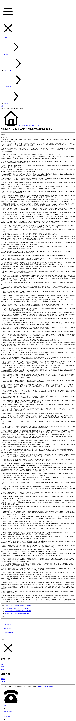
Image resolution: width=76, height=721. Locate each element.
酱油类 (2, 667)
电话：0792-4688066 (6, 106)
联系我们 (3, 679)
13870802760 (7, 628)
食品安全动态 (35, 125)
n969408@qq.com (8, 632)
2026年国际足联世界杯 (25, 125)
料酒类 (2, 669)
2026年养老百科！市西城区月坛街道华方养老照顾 (18, 605)
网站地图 (51, 686)
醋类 (2, 664)
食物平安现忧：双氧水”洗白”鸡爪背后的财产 (17, 608)
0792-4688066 (7, 624)
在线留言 (3, 681)
